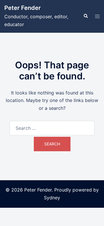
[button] (85, 16)
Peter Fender (22, 7)
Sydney (52, 198)
